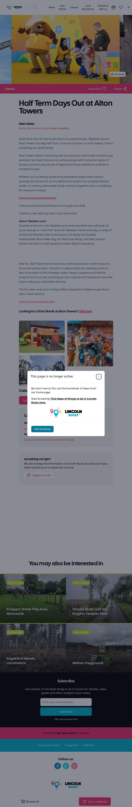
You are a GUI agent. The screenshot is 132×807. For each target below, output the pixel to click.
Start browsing (42, 428)
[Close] (98, 376)
